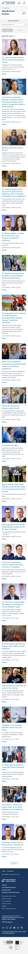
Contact (4, 885)
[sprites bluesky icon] (22, 927)
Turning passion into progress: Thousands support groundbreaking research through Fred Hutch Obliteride (14, 318)
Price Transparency (6, 901)
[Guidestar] (17, 947)
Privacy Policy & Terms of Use (9, 896)
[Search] (24, 24)
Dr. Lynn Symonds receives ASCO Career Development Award (13, 59)
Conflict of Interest (6, 898)
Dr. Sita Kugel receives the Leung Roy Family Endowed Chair (13, 767)
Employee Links (6, 890)
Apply (7, 30)
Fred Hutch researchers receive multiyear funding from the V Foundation (12, 564)
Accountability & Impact (9, 887)
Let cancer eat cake (10, 445)
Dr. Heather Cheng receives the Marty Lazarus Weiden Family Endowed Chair (13, 275)
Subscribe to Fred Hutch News (10, 892)
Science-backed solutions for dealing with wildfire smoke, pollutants (13, 646)
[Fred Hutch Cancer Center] (8, 880)
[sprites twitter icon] (7, 927)
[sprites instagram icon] (18, 927)
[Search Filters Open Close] (19, 21)
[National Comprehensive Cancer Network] (20, 942)
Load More (14, 863)
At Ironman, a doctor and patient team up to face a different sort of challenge (12, 807)
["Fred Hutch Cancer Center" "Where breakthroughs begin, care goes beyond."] (8, 2)
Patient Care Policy (6, 903)
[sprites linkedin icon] (10, 927)
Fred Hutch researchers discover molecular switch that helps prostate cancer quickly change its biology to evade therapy (13, 102)
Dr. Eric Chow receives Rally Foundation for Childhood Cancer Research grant (13, 604)
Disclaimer (4, 906)
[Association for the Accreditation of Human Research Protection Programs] (11, 947)
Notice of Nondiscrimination (9, 908)
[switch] (24, 13)
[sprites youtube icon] (14, 927)
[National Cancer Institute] (8, 943)
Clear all (20, 30)
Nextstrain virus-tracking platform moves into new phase (12, 727)
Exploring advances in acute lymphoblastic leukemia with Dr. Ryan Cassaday (13, 526)
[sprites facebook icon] (3, 927)
